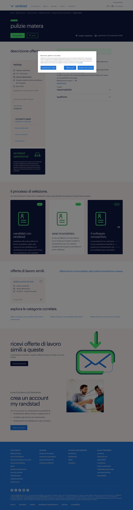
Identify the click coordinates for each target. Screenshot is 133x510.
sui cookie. (80, 62)
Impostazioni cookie (48, 68)
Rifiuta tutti (70, 68)
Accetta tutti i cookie (86, 68)
